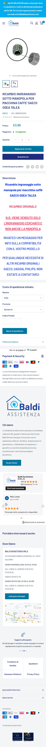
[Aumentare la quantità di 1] (28, 139)
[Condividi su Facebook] (28, 166)
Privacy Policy (33, 674)
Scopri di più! (11, 463)
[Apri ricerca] (31, 23)
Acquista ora (23, 157)
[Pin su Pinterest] (32, 166)
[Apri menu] (3, 23)
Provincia (6, 304)
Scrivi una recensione (15, 488)
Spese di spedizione (14, 331)
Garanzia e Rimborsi (12, 674)
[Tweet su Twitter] (37, 166)
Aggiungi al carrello (23, 149)
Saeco (5, 113)
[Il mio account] (36, 23)
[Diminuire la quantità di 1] (15, 139)
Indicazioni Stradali (17, 596)
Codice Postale (8, 316)
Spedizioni (33, 663)
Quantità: (6, 140)
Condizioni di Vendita (12, 664)
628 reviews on (26, 484)
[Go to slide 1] (21, 518)
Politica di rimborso (10, 342)
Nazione (5, 292)
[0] (41, 23)
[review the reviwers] (6, 505)
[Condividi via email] (42, 166)
